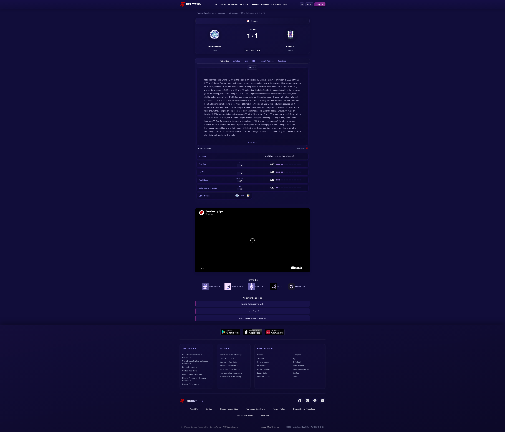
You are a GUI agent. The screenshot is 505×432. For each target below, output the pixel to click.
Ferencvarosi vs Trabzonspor (231, 373)
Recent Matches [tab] (267, 61)
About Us (194, 408)
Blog (285, 4)
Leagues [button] (254, 4)
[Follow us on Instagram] (307, 400)
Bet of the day (220, 4)
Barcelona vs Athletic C (229, 365)
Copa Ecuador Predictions (192, 374)
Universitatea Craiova (301, 369)
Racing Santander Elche (252, 304)
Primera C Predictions (190, 384)
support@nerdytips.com (271, 427)
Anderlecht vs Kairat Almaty (230, 376)
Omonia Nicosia (263, 362)
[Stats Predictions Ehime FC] (290, 34)
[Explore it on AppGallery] (274, 332)
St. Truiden (261, 365)
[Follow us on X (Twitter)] (315, 400)
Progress (265, 4)
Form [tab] (246, 61)
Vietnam (260, 354)
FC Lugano (297, 354)
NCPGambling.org (230, 427)
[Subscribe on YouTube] (322, 400)
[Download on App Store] (252, 332)
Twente (295, 376)
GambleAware (215, 427)
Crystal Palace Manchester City (252, 318)
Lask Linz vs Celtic (227, 358)
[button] (302, 4)
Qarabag (296, 373)
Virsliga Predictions (189, 370)
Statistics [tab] (236, 61)
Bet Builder (244, 4)
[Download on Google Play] (230, 332)
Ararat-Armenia (298, 365)
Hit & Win (265, 415)
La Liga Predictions (189, 367)
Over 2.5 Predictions (244, 415)
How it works (276, 4)
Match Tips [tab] (224, 61)
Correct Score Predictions (304, 408)
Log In (320, 4)
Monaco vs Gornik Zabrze (229, 369)
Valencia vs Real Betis (228, 362)
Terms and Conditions (255, 408)
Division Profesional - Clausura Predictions (194, 379)
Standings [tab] (281, 61)
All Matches (233, 4)
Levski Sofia (262, 373)
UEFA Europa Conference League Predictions (195, 362)
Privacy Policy (279, 408)
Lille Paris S (253, 311)
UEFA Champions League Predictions (192, 356)
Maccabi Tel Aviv (263, 376)
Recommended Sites (229, 408)
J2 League (254, 21)
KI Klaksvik (297, 362)
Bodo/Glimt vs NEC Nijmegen (231, 354)
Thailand (260, 358)
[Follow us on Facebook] (300, 400)
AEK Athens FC (263, 369)
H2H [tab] (254, 61)
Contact (209, 408)
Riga (294, 358)
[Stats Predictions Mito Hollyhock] (214, 34)
